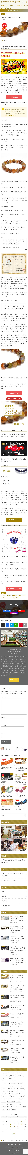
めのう (4, 595)
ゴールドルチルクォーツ (8, 1080)
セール (20, 1083)
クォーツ (12, 1078)
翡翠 (25, 1106)
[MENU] (26, 2)
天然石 (12, 597)
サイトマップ (20, 1147)
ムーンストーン (6, 1096)
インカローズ (5, 1075)
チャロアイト (14, 1086)
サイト (3, 733)
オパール (16, 595)
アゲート (10, 595)
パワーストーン (12, 1088)
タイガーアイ (5, 1086)
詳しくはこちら (13, 97)
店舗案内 (3, 5)
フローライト (11, 1091)
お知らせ (3, 896)
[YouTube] (5, 8)
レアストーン (5, 1104)
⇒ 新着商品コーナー (10, 115)
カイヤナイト (20, 1075)
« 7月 (13, 1134)
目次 (5, 41)
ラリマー (13, 1099)
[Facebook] (1, 8)
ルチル (4, 1101)
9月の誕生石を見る (14, 519)
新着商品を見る (14, 393)
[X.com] (3, 8)
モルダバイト (21, 1096)
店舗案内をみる (14, 679)
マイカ (21, 1093)
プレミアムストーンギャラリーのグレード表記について (13, 874)
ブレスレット (5, 597)
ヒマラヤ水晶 (21, 1088)
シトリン (17, 1080)
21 (17, 1126)
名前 (3, 717)
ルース (19, 1101)
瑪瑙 (17, 597)
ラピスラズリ (5, 1099)
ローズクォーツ (14, 1104)
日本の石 (10, 1106)
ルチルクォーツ (11, 1101)
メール (3, 725)
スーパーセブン (13, 1083)
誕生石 (4, 1109)
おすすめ (4, 1073)
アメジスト (20, 1073)
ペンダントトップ (13, 1093)
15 (21, 1124)
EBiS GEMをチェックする (13, 588)
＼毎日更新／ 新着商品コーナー (14, 10)
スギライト (5, 1083)
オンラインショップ (11, 5)
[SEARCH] (22, 2)
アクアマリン (12, 1073)
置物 (20, 1106)
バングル (4, 1088)
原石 (21, 1104)
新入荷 (3, 14)
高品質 (14, 1109)
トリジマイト (23, 595)
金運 (9, 1109)
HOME (3, 1140)
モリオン (14, 1096)
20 (14, 1126)
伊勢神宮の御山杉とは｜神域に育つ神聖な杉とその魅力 (13, 861)
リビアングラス (21, 1099)
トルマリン (21, 1086)
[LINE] (10, 8)
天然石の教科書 (5, 905)
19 (10, 1126)
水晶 (16, 1106)
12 (10, 1124)
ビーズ (4, 1091)
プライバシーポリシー (11, 1147)
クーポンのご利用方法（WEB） (10, 880)
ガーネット (5, 1078)
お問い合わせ (19, 5)
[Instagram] (8, 8)
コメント (4, 698)
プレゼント (5, 1093)
